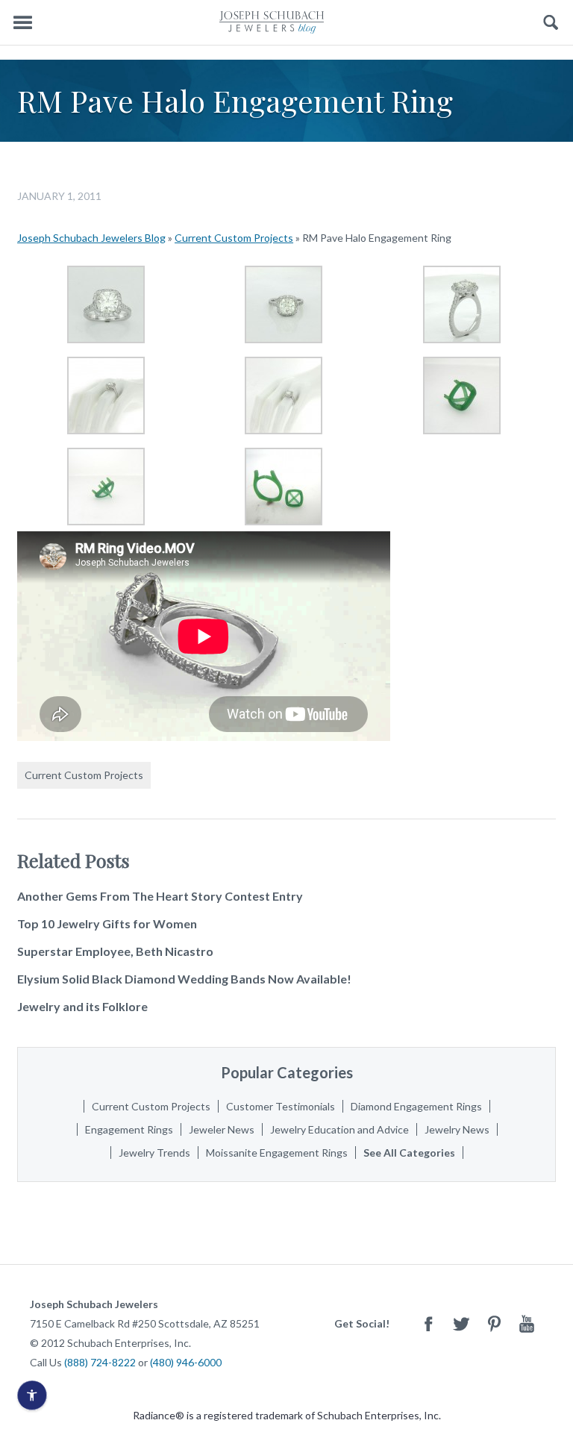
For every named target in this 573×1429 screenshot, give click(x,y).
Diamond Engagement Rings (416, 1106)
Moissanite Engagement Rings (277, 1152)
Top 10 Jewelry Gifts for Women (107, 923)
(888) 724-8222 (100, 1362)
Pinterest (494, 1323)
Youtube (526, 1323)
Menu (22, 22)
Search (551, 22)
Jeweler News (221, 1129)
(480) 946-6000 (186, 1362)
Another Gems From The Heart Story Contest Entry (160, 896)
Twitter (461, 1323)
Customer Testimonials (280, 1106)
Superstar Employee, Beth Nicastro (115, 951)
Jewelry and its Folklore (82, 1006)
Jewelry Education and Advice (339, 1129)
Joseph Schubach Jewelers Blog (91, 237)
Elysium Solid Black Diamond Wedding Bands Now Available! (184, 979)
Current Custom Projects (234, 237)
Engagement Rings (129, 1129)
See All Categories (409, 1152)
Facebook (428, 1323)
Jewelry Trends (154, 1152)
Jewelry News (457, 1129)
